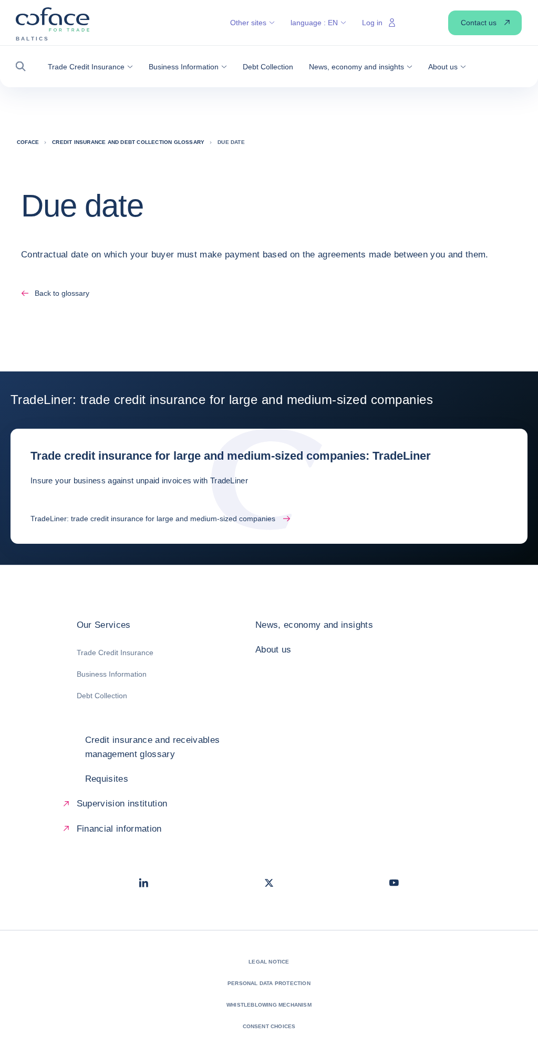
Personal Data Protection (269, 983)
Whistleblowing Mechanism (269, 1005)
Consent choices (269, 1026)
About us (273, 650)
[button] (24, 66)
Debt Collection (102, 695)
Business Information (112, 674)
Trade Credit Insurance (115, 652)
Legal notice (269, 962)
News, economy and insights (314, 625)
